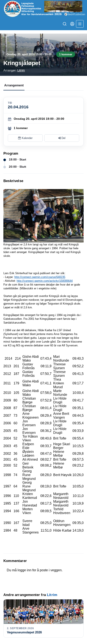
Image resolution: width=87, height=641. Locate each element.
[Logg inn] (72, 24)
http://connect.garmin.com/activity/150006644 (45, 280)
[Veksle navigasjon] (80, 24)
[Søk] (64, 24)
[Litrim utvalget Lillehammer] (43, 9)
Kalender (27, 138)
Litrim (21, 70)
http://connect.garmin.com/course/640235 (39, 277)
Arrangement (14, 85)
